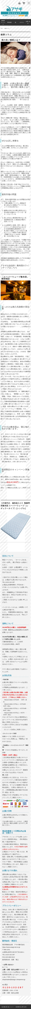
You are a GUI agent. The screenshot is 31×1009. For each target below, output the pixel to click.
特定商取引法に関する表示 (21, 1006)
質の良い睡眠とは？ (11, 40)
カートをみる (24, 3)
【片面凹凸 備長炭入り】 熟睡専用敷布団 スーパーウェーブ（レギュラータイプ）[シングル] (15, 505)
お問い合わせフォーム (13, 661)
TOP (2, 28)
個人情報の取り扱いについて (7, 1006)
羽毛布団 (9, 22)
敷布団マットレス (3, 22)
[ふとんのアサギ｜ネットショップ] (15, 16)
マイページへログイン (20, 3)
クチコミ (22, 22)
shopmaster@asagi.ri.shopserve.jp (13, 979)
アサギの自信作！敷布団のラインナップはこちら (15, 266)
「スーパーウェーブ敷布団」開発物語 (15, 278)
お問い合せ (28, 22)
